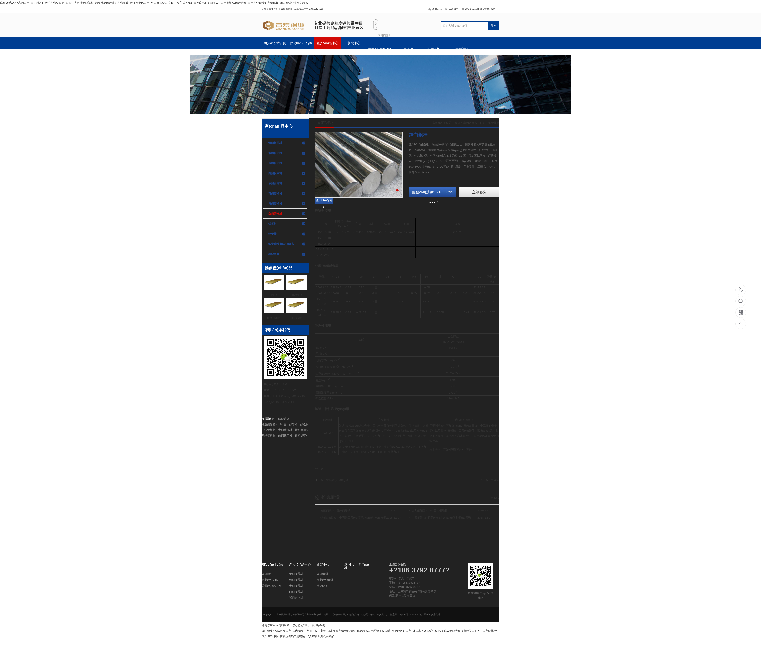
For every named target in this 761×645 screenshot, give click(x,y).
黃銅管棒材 (275, 193)
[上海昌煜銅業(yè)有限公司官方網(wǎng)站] (313, 25)
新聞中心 (354, 43)
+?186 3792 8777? (741, 290)
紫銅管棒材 (275, 183)
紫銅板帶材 (275, 153)
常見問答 (322, 585)
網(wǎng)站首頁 (275, 43)
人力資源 (406, 49)
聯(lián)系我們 (459, 49)
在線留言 (453, 9)
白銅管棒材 (275, 213)
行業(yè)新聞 (325, 579)
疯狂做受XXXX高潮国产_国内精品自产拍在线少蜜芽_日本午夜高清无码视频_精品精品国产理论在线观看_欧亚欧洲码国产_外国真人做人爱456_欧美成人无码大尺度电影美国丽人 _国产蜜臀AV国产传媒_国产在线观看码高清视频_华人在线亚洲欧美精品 (154, 2)
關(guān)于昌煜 (301, 43)
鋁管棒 (272, 233)
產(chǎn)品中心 (327, 43)
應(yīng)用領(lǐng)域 (380, 51)
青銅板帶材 (275, 163)
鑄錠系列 (273, 254)
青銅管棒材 (275, 203)
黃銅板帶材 (275, 142)
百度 (486, 9)
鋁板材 (272, 223)
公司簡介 (267, 573)
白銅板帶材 (275, 173)
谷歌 (493, 9)
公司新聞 (322, 573)
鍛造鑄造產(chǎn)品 (281, 243)
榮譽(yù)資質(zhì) (272, 585)
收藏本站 (437, 9)
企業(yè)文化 (270, 579)
